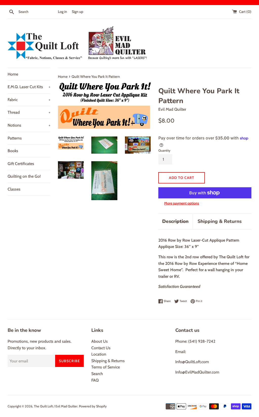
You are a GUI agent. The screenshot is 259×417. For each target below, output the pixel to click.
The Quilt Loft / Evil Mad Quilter (55, 406)
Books (13, 150)
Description (175, 221)
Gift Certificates (21, 163)
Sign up (77, 11)
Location (98, 354)
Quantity (164, 150)
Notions (29, 125)
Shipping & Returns (220, 221)
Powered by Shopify (93, 406)
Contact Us (101, 347)
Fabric (29, 99)
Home (13, 74)
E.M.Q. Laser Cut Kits (29, 86)
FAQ (95, 380)
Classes (14, 189)
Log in (62, 11)
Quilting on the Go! (24, 176)
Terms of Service (105, 367)
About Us (99, 341)
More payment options (181, 203)
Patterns (15, 138)
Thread (29, 112)
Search (97, 373)
